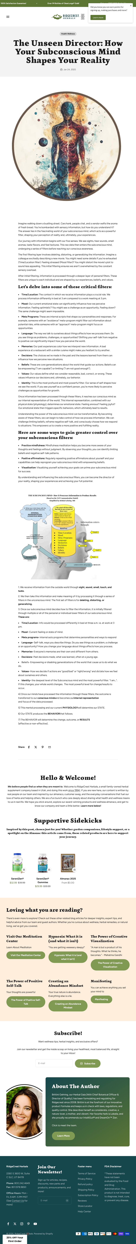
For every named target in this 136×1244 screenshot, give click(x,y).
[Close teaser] (28, 1234)
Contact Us (18, 1200)
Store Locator (85, 1206)
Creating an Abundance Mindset (68, 1005)
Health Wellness (68, 34)
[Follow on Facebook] (8, 1224)
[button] (15, 1239)
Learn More (63, 1135)
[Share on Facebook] (28, 747)
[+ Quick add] (24, 869)
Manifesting (101, 999)
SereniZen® (17, 878)
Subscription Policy (88, 1195)
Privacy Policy (85, 1178)
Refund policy (85, 1184)
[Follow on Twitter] (15, 1224)
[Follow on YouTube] (35, 1224)
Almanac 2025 (68, 878)
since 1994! (74, 790)
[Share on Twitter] (35, 747)
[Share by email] (49, 747)
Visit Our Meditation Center (26, 955)
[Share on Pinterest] (42, 747)
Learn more (98, 17)
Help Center (84, 1211)
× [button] (130, 5)
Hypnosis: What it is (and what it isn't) (68, 957)
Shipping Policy (86, 1189)
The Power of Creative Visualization (110, 964)
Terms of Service (86, 1173)
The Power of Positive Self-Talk (26, 1002)
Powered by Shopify (43, 1233)
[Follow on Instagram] (22, 1224)
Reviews (82, 1200)
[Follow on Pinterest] (28, 1224)
